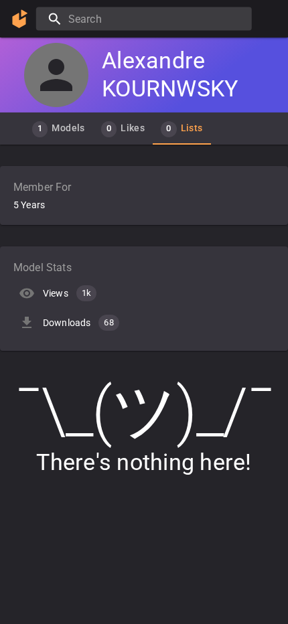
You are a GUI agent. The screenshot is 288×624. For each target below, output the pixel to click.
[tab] (58, 128)
